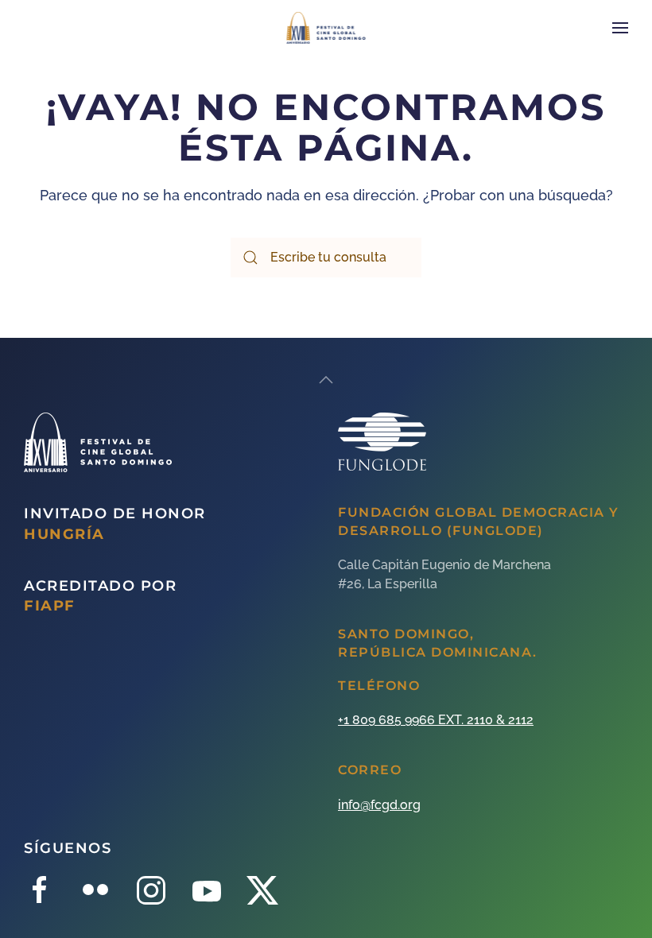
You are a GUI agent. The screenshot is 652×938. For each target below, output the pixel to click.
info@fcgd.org (379, 804)
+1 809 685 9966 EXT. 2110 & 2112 (436, 719)
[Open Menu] (620, 28)
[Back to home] (326, 28)
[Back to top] (326, 380)
